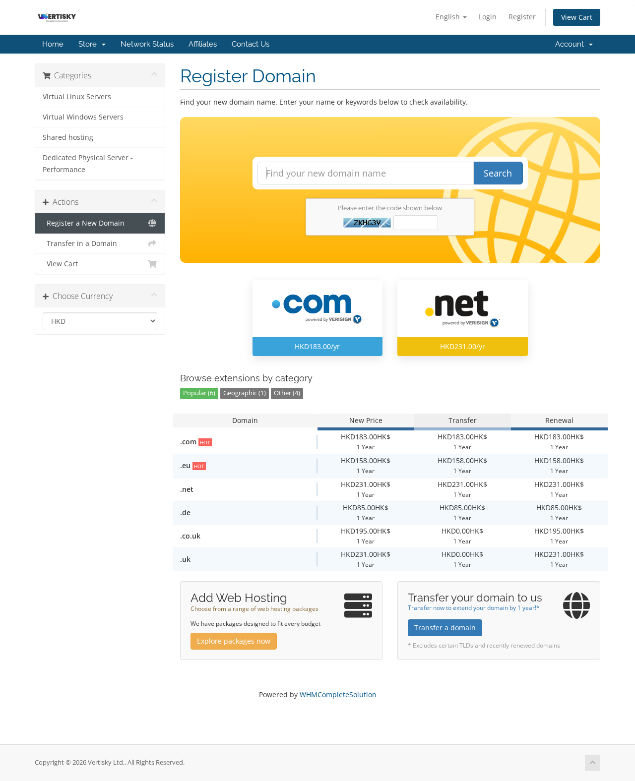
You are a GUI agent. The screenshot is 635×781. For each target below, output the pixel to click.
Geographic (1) (244, 393)
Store (89, 44)
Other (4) (287, 393)
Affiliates (203, 44)
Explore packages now (233, 641)
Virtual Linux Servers (77, 96)
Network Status (147, 44)
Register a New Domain (84, 223)
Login (488, 16)
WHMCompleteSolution (338, 694)
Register (522, 16)
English (449, 16)
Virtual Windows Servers (83, 117)
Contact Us (250, 44)
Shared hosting (68, 137)
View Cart (576, 17)
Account (571, 44)
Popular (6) (199, 393)
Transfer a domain (445, 627)
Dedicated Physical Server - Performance (88, 163)
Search (498, 173)
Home (53, 44)
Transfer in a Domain (80, 243)
